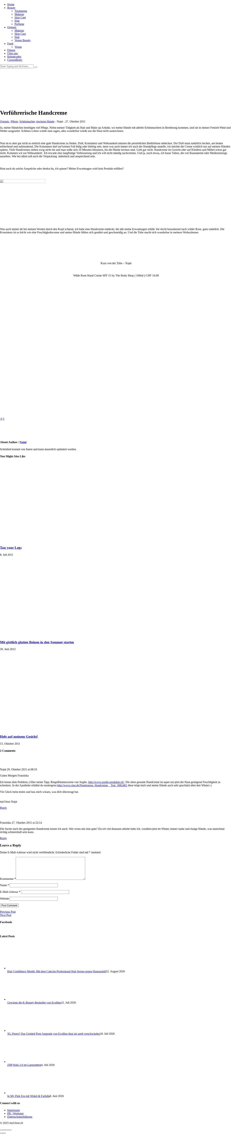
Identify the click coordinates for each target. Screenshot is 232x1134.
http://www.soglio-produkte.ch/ (106, 782)
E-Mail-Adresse (10, 891)
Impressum (13, 1110)
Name (4, 885)
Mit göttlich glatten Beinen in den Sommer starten (37, 642)
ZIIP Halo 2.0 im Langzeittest (24, 1064)
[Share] (4, 1130)
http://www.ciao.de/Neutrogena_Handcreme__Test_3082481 (92, 785)
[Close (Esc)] (1, 1130)
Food (10, 43)
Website (4, 898)
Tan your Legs (11, 548)
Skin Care (20, 17)
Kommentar (8, 878)
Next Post (5, 915)
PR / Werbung (15, 1113)
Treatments (20, 11)
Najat (23, 442)
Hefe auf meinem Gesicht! (19, 736)
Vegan (18, 46)
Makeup (19, 14)
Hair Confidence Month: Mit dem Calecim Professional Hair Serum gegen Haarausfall (56, 971)
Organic (11, 27)
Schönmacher (27, 121)
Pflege (14, 121)
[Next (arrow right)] (4, 1133)
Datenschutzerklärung (19, 1116)
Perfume (19, 24)
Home (10, 4)
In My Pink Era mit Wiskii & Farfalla (28, 1096)
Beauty (11, 7)
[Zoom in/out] (10, 1130)
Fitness (11, 50)
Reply (3, 807)
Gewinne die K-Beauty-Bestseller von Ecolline (34, 1002)
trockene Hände (45, 121)
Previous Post (8, 911)
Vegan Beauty (22, 40)
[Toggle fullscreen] (7, 1130)
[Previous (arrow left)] (1, 1133)
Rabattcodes (14, 56)
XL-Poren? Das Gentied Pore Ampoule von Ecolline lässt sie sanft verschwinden (53, 1033)
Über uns (12, 53)
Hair (17, 20)
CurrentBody (14, 59)
